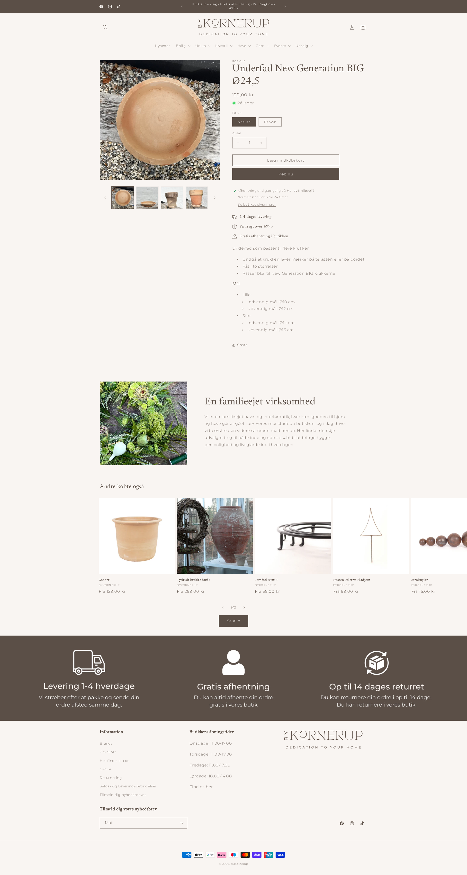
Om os (106, 769)
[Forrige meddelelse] (181, 6)
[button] (105, 27)
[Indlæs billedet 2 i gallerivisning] (147, 197)
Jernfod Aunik (266, 580)
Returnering (111, 777)
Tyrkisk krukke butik (193, 580)
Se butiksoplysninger (257, 204)
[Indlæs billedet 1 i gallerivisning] (123, 197)
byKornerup (239, 864)
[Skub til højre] (214, 197)
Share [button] (242, 345)
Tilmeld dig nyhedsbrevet (123, 795)
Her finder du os (114, 760)
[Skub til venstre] (105, 197)
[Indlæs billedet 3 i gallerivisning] (172, 197)
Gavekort (108, 752)
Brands (106, 743)
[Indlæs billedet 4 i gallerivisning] (197, 197)
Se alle (233, 621)
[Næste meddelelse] (285, 6)
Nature (244, 122)
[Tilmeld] (181, 823)
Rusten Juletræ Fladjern (351, 580)
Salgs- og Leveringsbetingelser (128, 786)
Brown (270, 122)
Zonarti (104, 580)
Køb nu (285, 174)
